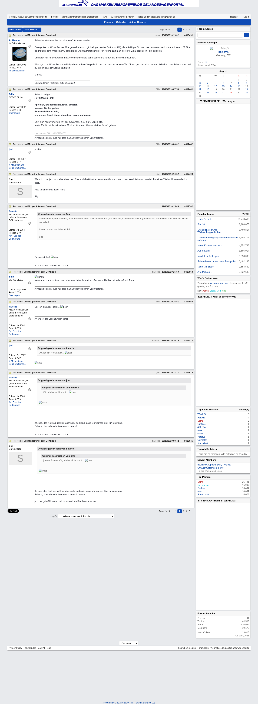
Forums (54, 17)
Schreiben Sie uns (187, 648)
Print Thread (15, 29)
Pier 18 (201, 224)
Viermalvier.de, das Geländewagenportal (28, 17)
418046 (189, 441)
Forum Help (203, 648)
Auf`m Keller (203, 250)
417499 (189, 174)
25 (206, 62)
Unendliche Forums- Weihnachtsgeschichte (208, 231)
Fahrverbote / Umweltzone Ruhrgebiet (216, 261)
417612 (189, 372)
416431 (189, 35)
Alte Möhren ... (205, 272)
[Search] (243, 22)
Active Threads (137, 22)
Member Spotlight (207, 42)
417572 (189, 340)
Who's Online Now (207, 278)
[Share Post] (181, 35)
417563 (189, 272)
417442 (189, 144)
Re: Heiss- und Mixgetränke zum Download (34, 35)
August (223, 71)
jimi (158, 174)
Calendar (121, 22)
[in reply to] (158, 206)
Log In (246, 17)
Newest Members (206, 460)
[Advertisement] (217, 157)
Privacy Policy (15, 648)
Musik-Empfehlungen (208, 256)
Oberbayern (14, 113)
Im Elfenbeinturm (17, 71)
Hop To (54, 516)
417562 (189, 206)
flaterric (156, 272)
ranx (157, 35)
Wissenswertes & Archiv (122, 17)
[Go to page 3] (192, 30)
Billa (157, 89)
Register (234, 17)
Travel (104, 17)
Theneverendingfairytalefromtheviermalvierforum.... (217, 238)
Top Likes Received (208, 409)
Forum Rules (30, 648)
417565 (189, 301)
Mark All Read (44, 648)
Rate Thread (31, 29)
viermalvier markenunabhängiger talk (80, 17)
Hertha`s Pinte (204, 219)
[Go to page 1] (172, 30)
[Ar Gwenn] (19, 60)
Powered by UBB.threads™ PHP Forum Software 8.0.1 (129, 703)
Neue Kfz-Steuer (205, 266)
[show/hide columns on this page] (248, 22)
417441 (189, 89)
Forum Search (205, 29)
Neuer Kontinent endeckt (210, 245)
